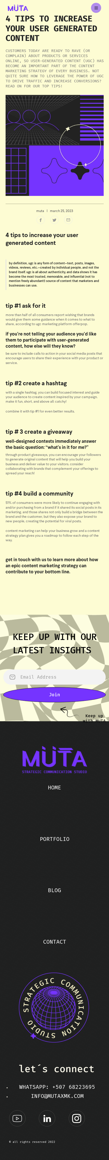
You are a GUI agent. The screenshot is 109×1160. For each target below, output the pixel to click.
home (54, 787)
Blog (54, 890)
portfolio (54, 839)
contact (54, 941)
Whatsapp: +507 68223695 (57, 1087)
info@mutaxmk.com (57, 1096)
